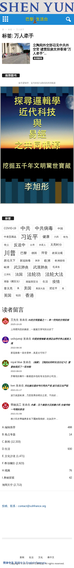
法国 (19, 274)
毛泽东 (56, 267)
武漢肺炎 (40, 267)
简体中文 (8, 562)
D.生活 (6, 448)
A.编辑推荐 (8, 427)
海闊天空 (7, 484)
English (30, 562)
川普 (10, 253)
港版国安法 (32, 281)
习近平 (29, 237)
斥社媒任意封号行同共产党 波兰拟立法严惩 (46, 385)
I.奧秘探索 (8, 477)
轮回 (18, 295)
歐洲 (6, 267)
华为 (65, 237)
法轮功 (34, 274)
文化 (40, 557)
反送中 (19, 245)
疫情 (56, 282)
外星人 (42, 245)
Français (41, 562)
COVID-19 (10, 228)
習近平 (53, 288)
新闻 (22, 557)
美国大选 (40, 288)
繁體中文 (20, 562)
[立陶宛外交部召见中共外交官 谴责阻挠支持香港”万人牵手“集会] (16, 53)
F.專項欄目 (8, 463)
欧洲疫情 (60, 260)
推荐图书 (11, 75)
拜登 (44, 253)
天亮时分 (56, 244)
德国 (34, 253)
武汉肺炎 (21, 267)
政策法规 (57, 253)
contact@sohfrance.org (32, 506)
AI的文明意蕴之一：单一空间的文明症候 (48, 320)
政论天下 (9, 260)
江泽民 (7, 274)
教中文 (50, 557)
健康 (46, 237)
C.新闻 (6, 441)
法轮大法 (54, 274)
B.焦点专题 (8, 434)
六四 (56, 237)
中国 (60, 228)
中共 (25, 228)
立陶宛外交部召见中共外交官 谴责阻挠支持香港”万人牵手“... (52, 49)
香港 (29, 295)
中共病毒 (44, 228)
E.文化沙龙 (8, 456)
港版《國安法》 (12, 281)
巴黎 (23, 253)
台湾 (32, 245)
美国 (27, 288)
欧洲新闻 (38, 58)
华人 (6, 244)
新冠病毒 (25, 260)
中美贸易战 (10, 236)
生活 (45, 281)
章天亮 (8, 288)
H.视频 (6, 470)
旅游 (37, 260)
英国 (7, 295)
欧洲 (47, 260)
